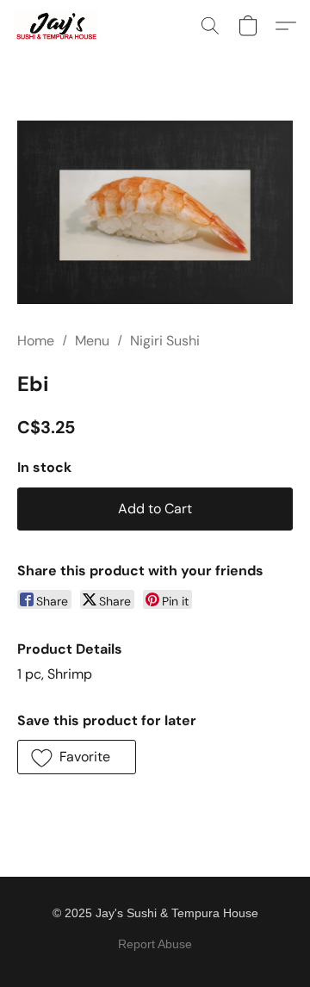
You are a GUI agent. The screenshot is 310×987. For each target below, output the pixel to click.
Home (35, 341)
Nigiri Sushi (165, 341)
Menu (92, 341)
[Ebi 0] (155, 212)
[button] (58, 26)
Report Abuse (155, 944)
